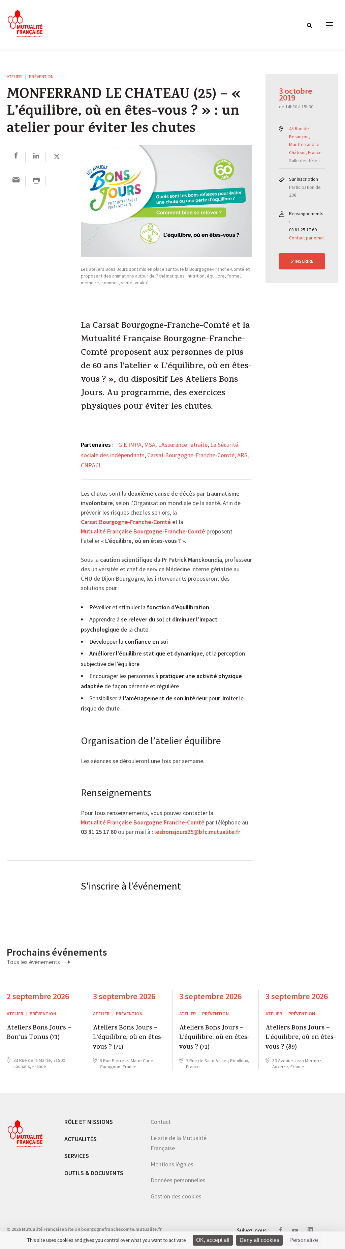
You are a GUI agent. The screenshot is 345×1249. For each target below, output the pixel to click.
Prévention (41, 77)
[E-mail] (16, 181)
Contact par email (306, 238)
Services (76, 1156)
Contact (161, 1122)
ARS (242, 455)
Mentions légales (172, 1164)
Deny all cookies (259, 1240)
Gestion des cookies (176, 1196)
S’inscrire (301, 261)
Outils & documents (93, 1173)
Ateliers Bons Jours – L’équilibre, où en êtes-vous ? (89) (300, 1038)
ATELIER (14, 77)
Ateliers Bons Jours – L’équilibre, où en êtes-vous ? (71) (128, 1038)
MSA (149, 444)
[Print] (36, 181)
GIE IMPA (130, 444)
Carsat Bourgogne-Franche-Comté (190, 455)
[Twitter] (56, 157)
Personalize (303, 1240)
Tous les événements (34, 962)
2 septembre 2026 (38, 996)
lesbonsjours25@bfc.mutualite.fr (197, 832)
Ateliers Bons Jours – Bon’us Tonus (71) (39, 1033)
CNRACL (91, 465)
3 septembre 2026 (124, 996)
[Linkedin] (36, 157)
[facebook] (16, 157)
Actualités (80, 1139)
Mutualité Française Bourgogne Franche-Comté (143, 822)
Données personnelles (178, 1180)
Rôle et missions (88, 1122)
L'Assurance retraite (183, 444)
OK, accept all (212, 1240)
